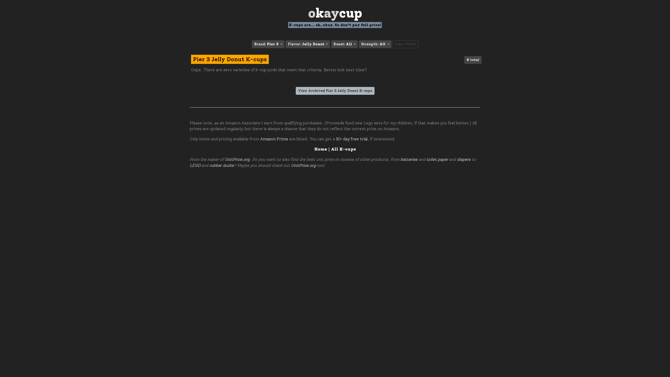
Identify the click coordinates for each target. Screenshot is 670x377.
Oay (335, 13)
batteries (408, 159)
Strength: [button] (373, 44)
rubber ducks (221, 165)
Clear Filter (405, 44)
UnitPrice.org (237, 159)
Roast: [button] (342, 44)
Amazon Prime (274, 139)
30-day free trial (351, 139)
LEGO (195, 165)
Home (320, 149)
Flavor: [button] (306, 44)
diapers (464, 159)
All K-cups (343, 149)
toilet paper (437, 159)
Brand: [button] (266, 44)
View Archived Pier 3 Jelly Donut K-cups (335, 91)
